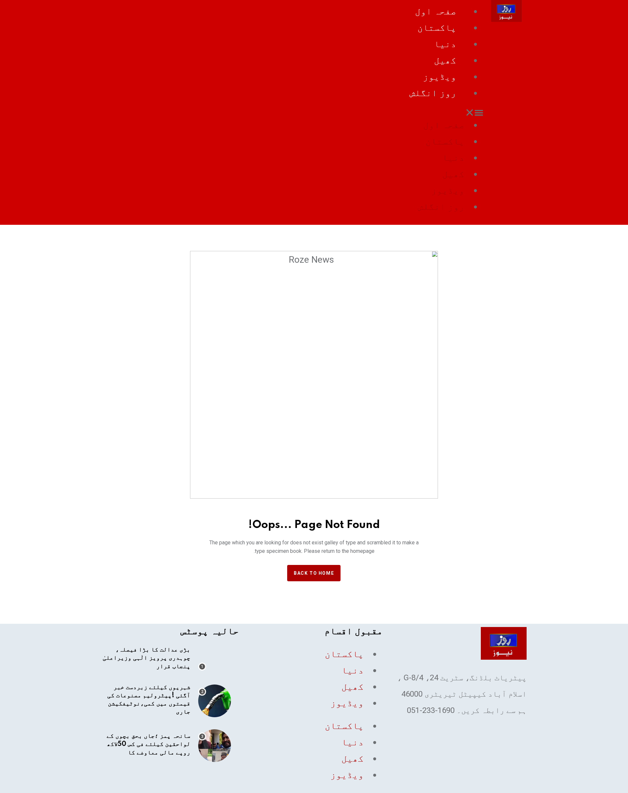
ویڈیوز (439, 76)
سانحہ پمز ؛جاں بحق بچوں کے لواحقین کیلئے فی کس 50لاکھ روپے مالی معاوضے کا (148, 744)
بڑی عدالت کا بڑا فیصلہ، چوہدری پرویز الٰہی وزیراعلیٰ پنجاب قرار (146, 658)
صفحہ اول (435, 11)
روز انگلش (433, 93)
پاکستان (436, 27)
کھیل (445, 60)
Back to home (314, 573)
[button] (292, 112)
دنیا (445, 44)
